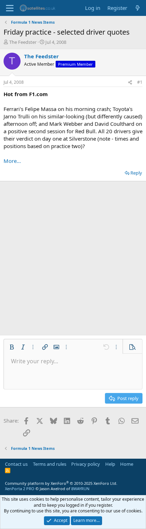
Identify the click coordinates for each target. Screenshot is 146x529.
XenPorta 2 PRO (19, 488)
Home (126, 464)
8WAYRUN (80, 488)
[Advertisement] (73, 255)
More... (12, 160)
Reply (136, 173)
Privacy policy (85, 464)
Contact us (16, 464)
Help (110, 464)
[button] (11, 347)
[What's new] (138, 7)
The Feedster (22, 42)
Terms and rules (49, 464)
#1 (139, 82)
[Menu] (9, 8)
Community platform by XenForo (61, 483)
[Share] (130, 82)
